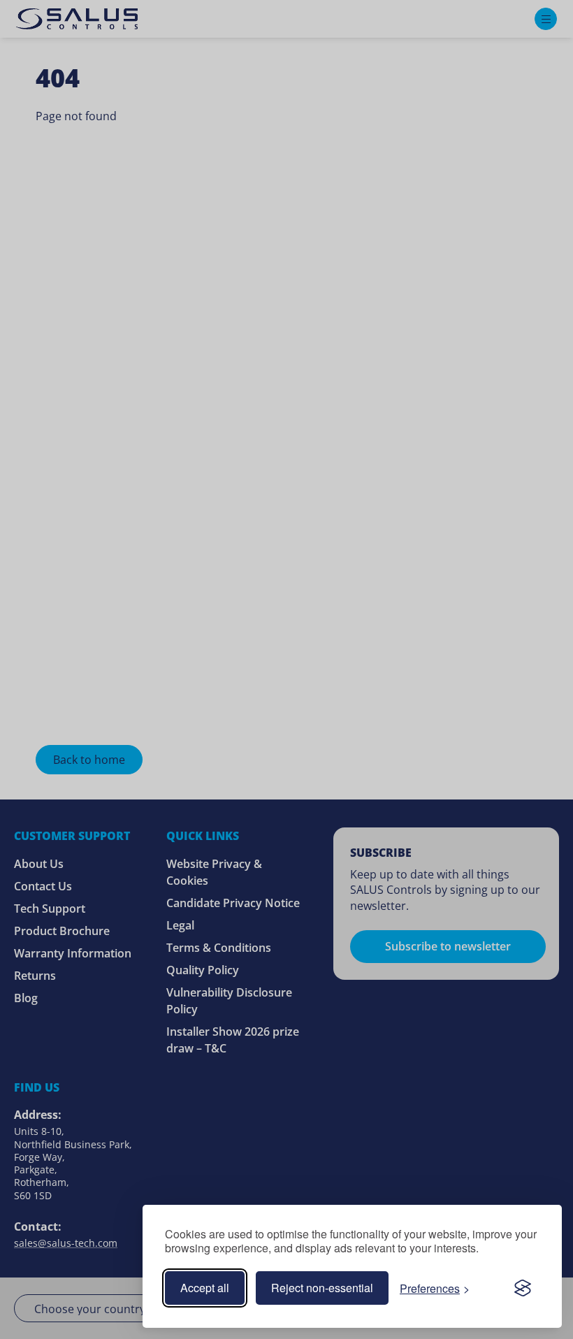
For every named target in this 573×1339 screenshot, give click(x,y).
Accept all (204, 1288)
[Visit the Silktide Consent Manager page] (522, 1288)
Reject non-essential (322, 1288)
